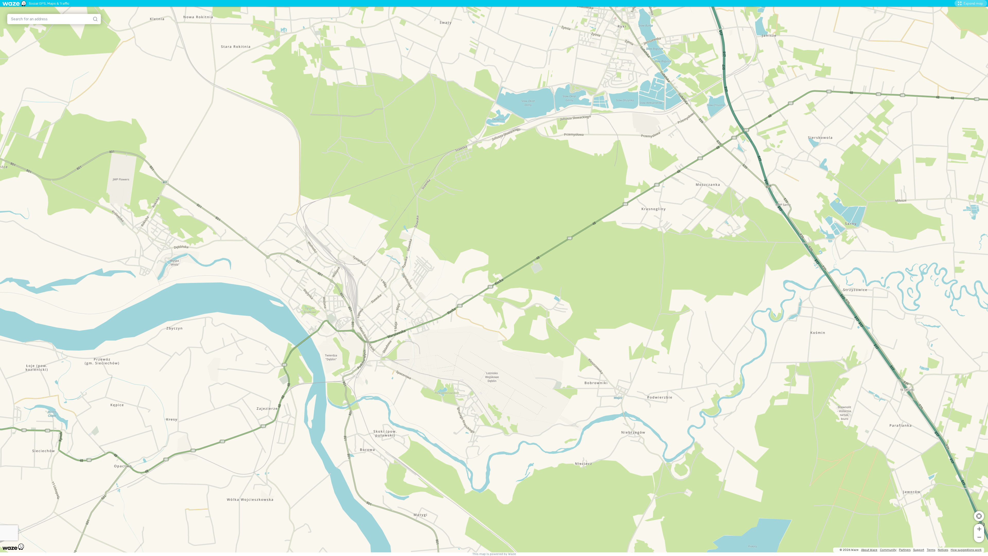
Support (918, 550)
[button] (979, 528)
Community (888, 550)
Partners (905, 550)
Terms (931, 550)
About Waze (869, 550)
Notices (943, 550)
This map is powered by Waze (494, 554)
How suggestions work (966, 550)
